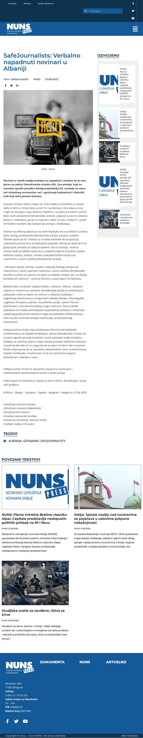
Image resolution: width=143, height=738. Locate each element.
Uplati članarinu (46, 3)
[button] (91, 29)
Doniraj (27, 3)
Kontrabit (132, 735)
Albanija (15, 441)
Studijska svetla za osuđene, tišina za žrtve (125, 151)
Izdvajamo (31, 441)
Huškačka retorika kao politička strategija (126, 218)
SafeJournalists (52, 441)
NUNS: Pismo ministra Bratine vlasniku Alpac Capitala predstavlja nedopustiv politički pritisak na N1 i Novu (126, 84)
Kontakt (13, 3)
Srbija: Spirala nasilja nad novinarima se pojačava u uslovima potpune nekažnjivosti (126, 122)
